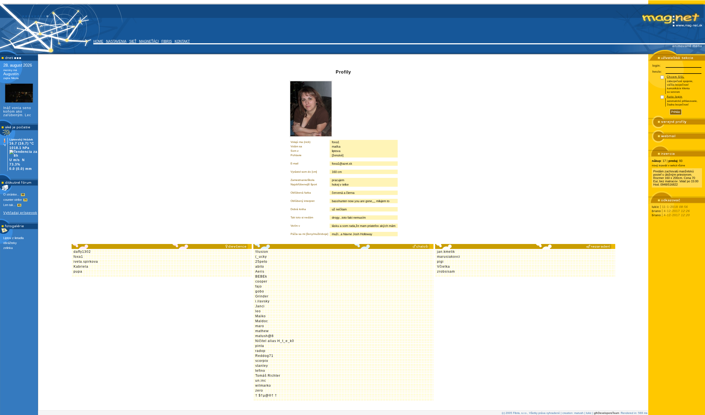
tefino (260, 371)
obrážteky (10, 243)
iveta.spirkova (86, 262)
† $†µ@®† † (266, 395)
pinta (259, 346)
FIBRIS (166, 41)
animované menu (687, 46)
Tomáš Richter (267, 376)
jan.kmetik (446, 252)
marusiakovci (448, 257)
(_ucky (261, 257)
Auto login (674, 96)
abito (259, 266)
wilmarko (263, 385)
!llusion (261, 252)
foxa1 (78, 257)
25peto (261, 262)
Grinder (262, 296)
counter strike (15, 199)
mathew (262, 331)
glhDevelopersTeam (606, 412)
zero (259, 390)
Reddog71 (264, 356)
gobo (259, 291)
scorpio (261, 361)
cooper (261, 281)
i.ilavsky (262, 301)
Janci (260, 306)
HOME (98, 41)
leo (258, 311)
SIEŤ (132, 41)
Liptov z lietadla (13, 238)
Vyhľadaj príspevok (20, 213)
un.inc (260, 381)
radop (260, 351)
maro (259, 326)
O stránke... (13, 194)
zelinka (8, 247)
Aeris (259, 271)
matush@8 (264, 336)
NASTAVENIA (116, 41)
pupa (78, 271)
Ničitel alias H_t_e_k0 (274, 341)
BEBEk (261, 276)
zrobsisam (446, 271)
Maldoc (261, 321)
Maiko (260, 316)
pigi (440, 262)
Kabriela (81, 266)
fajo (258, 286)
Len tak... (12, 205)
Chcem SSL (675, 76)
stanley (261, 366)
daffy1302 (82, 252)
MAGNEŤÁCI (149, 41)
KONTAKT (182, 41)
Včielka (443, 266)
